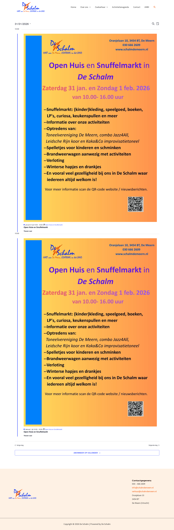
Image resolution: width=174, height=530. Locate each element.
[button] (89, 7)
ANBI (147, 7)
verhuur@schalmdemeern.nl (144, 491)
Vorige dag (20, 445)
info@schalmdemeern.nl (143, 487)
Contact (136, 7)
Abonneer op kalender (86, 453)
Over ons (84, 7)
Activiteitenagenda (120, 7)
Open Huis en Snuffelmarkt (36, 227)
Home (73, 7)
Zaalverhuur (100, 7)
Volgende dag (153, 445)
